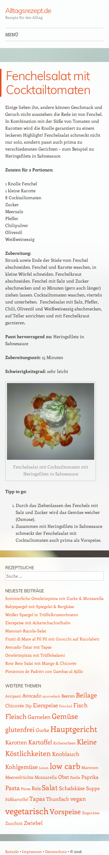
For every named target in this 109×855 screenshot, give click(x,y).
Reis (36, 788)
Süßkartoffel (16, 799)
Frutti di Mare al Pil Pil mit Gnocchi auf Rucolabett (52, 639)
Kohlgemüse (21, 766)
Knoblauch (65, 753)
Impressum (32, 851)
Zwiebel (33, 822)
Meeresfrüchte (19, 777)
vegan (78, 798)
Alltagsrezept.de (28, 10)
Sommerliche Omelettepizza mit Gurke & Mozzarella (54, 598)
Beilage (86, 695)
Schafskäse (72, 788)
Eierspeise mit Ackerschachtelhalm (38, 622)
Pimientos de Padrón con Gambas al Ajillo (44, 671)
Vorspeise (65, 811)
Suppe (93, 788)
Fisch (80, 705)
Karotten (16, 742)
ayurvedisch (51, 696)
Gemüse (65, 716)
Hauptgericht (73, 729)
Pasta (12, 787)
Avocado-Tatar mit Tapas (28, 647)
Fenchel (65, 706)
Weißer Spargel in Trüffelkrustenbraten (41, 614)
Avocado (31, 695)
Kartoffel (40, 742)
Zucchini (14, 823)
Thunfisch (57, 799)
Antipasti (13, 695)
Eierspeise (45, 705)
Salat (50, 787)
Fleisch (15, 716)
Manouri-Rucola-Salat (25, 631)
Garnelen (39, 716)
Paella (75, 777)
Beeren (68, 696)
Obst (63, 776)
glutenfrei (20, 729)
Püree (26, 788)
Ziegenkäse (91, 812)
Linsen (44, 768)
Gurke (42, 729)
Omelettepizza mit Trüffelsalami (35, 655)
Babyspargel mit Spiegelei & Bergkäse (39, 606)
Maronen (90, 767)
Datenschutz (56, 851)
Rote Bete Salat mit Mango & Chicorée (40, 663)
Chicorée (14, 705)
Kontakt (12, 851)
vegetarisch (27, 810)
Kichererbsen (64, 742)
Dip (28, 705)
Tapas (37, 798)
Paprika (90, 776)
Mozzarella (46, 777)
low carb (65, 766)
